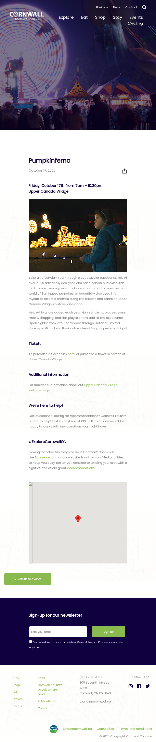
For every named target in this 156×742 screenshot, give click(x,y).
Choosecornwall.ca (78, 729)
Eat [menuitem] (84, 17)
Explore (18, 699)
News (116, 7)
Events (17, 706)
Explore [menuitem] (66, 17)
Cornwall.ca (106, 729)
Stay (16, 678)
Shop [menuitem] (100, 17)
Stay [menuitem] (117, 17)
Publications (46, 701)
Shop (16, 685)
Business (102, 7)
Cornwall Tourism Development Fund (50, 689)
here (71, 354)
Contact (131, 7)
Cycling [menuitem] (135, 23)
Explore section (46, 457)
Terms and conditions (135, 729)
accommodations (81, 468)
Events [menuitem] (136, 17)
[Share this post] (124, 171)
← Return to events (27, 579)
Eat (15, 692)
